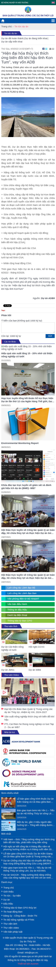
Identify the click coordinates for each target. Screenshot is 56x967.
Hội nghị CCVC (37, 647)
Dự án (6, 899)
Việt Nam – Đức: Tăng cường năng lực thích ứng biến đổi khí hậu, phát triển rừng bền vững (29, 841)
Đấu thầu (8, 903)
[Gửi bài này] (53, 48)
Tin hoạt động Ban (12, 911)
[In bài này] (50, 48)
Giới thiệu (8, 891)
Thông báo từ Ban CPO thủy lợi (19, 907)
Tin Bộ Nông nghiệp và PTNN (18, 919)
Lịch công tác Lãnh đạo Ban (21, 593)
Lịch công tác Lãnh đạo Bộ (21, 587)
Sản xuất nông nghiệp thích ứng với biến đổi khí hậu (29, 718)
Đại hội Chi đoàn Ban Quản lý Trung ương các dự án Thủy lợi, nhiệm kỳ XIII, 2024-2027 (28, 692)
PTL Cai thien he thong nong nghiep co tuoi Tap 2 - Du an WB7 (29, 726)
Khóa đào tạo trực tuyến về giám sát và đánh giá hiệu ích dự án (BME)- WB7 (26, 487)
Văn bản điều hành (17, 604)
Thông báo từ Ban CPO (19, 620)
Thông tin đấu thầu (17, 609)
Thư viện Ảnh (10, 626)
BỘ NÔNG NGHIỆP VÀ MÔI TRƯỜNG (14, 3)
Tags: (3, 310)
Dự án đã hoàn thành (12, 38)
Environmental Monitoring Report (20, 443)
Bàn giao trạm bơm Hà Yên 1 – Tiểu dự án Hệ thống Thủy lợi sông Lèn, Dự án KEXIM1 (35, 812)
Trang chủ (6, 26)
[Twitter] (46, 48)
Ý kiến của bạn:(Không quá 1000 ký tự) (21, 320)
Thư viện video (11, 927)
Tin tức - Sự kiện (12, 895)
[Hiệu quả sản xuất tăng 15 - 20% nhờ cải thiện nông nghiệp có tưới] (28, 348)
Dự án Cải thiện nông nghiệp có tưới (12, 648)
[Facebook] (43, 48)
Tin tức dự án (10, 33)
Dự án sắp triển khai (11, 41)
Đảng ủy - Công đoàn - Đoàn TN (20, 915)
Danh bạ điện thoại (17, 615)
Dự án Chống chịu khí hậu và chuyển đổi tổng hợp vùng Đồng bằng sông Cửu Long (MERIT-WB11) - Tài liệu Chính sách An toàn (27, 862)
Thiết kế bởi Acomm (28, 963)
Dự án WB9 (35, 670)
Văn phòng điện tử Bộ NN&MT (23, 598)
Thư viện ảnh (10, 923)
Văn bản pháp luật (12, 932)
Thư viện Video (11, 675)
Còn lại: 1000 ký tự (11, 336)
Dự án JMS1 (7, 670)
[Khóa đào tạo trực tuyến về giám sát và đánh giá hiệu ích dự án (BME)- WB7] (28, 466)
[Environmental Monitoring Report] (28, 424)
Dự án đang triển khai (36, 38)
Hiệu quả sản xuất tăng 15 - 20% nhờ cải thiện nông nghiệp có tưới (26, 355)
